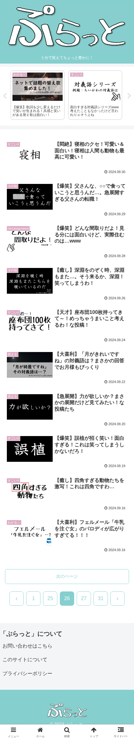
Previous (5, 96)
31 (100, 598)
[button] (121, 735)
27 (84, 598)
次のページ (67, 576)
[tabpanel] (38, 95)
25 (50, 598)
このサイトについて (24, 659)
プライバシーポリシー (27, 673)
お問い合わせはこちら (27, 646)
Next (129, 96)
